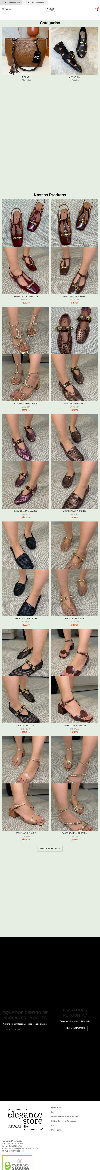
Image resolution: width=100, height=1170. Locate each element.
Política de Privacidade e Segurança (65, 1116)
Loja (52, 1112)
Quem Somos (56, 1107)
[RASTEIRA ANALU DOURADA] (74, 759)
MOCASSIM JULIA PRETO (26, 618)
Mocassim (74, 514)
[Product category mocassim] (74, 55)
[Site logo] (50, 9)
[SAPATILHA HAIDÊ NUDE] (74, 545)
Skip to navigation (11, 3)
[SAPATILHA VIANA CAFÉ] (74, 330)
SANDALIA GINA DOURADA (25, 404)
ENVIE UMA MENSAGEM (75, 1028)
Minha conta (56, 1130)
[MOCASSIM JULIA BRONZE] (74, 437)
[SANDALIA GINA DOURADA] (25, 330)
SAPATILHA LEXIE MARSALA (26, 296)
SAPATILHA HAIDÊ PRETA (26, 726)
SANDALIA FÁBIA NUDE (26, 833)
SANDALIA (25, 407)
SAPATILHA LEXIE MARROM (74, 296)
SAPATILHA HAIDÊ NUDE (74, 618)
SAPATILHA (25, 300)
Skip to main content (35, 3)
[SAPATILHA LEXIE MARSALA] (25, 223)
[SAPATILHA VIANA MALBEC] (25, 437)
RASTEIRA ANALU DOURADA (74, 833)
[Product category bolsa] (25, 55)
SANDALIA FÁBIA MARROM (74, 726)
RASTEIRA (74, 836)
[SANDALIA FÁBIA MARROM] (74, 652)
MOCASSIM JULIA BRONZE (74, 511)
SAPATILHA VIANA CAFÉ (74, 404)
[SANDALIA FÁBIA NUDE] (25, 759)
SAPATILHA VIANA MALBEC (25, 511)
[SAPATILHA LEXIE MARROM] (74, 223)
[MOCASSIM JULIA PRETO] (25, 545)
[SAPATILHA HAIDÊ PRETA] (25, 652)
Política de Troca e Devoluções (63, 1121)
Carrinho (54, 1126)
